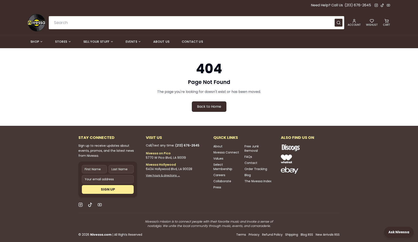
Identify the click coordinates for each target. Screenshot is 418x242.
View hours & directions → (163, 175)
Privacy (254, 234)
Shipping (291, 234)
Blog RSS (307, 234)
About (217, 146)
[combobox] (196, 22)
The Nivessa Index (257, 181)
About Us (161, 41)
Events (131, 41)
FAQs (248, 157)
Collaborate (222, 181)
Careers (219, 175)
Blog (247, 175)
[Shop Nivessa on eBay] (305, 170)
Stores (61, 41)
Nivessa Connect (226, 152)
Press (217, 187)
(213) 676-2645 (358, 5)
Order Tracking (255, 169)
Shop (34, 41)
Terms (241, 234)
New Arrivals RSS (328, 234)
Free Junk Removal (251, 148)
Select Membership (222, 166)
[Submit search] (338, 23)
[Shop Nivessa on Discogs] (305, 147)
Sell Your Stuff (96, 41)
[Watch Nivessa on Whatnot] (305, 159)
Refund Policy (272, 234)
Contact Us (192, 41)
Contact (250, 163)
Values (218, 158)
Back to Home (209, 106)
